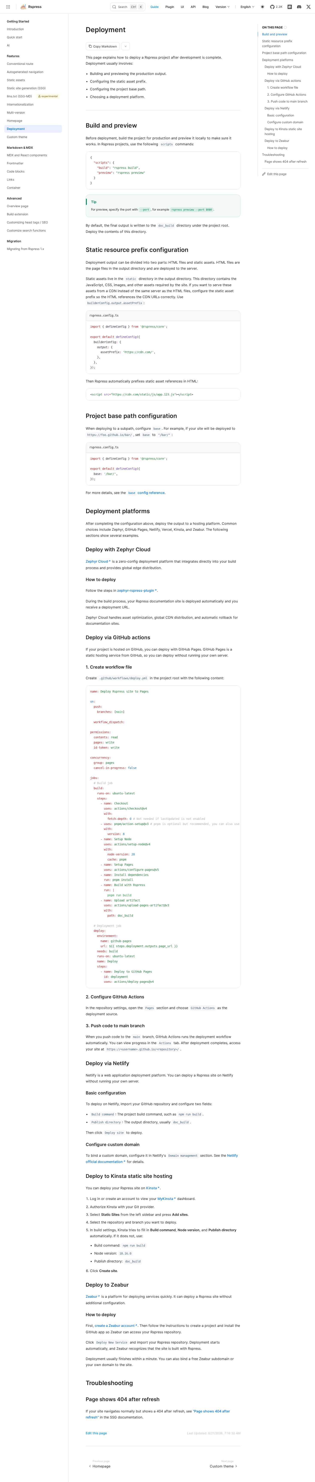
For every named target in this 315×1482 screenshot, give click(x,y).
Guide (154, 7)
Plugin (169, 7)
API (193, 7)
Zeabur (91, 1296)
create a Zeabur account (115, 1325)
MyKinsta (165, 1199)
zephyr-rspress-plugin (135, 590)
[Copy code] (234, 158)
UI (182, 7)
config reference (146, 493)
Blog (205, 7)
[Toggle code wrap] (227, 158)
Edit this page (96, 1433)
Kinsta (151, 1188)
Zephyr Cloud (97, 561)
